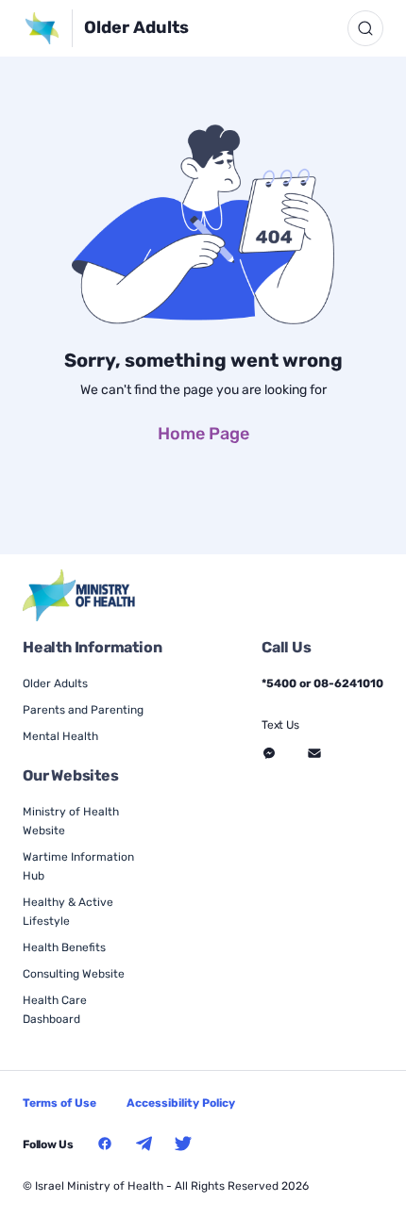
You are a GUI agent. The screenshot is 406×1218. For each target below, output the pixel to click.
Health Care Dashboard (55, 1010)
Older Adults (136, 27)
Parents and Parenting (83, 709)
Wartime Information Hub (78, 866)
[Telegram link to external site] (144, 1143)
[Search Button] (365, 28)
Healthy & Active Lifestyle (68, 912)
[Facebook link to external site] (104, 1143)
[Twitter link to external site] (183, 1143)
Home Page (203, 433)
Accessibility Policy (181, 1103)
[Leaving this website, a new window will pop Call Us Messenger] (269, 753)
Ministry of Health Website (71, 821)
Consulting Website (74, 973)
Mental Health (60, 736)
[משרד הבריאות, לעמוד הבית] (48, 28)
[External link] (80, 595)
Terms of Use (59, 1103)
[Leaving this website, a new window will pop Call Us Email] (314, 753)
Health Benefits (64, 947)
